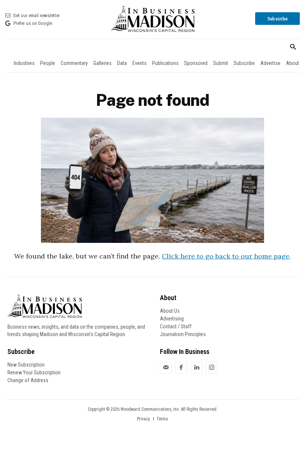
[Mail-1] (166, 368)
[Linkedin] (196, 368)
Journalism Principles (183, 334)
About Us (170, 311)
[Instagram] (212, 368)
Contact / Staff (176, 326)
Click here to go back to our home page (225, 256)
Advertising (172, 319)
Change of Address (27, 380)
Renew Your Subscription (34, 372)
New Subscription (26, 365)
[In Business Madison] (152, 19)
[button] (293, 47)
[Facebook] (181, 368)
